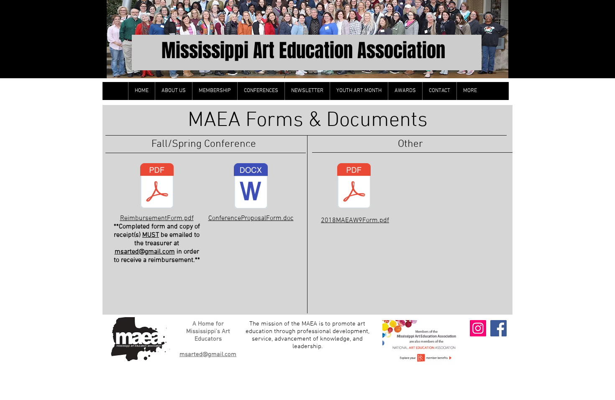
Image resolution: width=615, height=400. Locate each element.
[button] (173, 91)
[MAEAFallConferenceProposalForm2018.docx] (250, 187)
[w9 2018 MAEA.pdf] (354, 187)
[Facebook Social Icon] (498, 328)
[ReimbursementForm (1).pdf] (157, 187)
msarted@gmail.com (145, 252)
